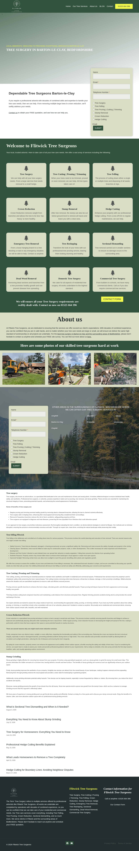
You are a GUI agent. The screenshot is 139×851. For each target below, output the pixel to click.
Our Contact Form (117, 805)
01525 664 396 (124, 6)
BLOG (102, 6)
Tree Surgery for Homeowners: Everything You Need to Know (38, 732)
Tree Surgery (100, 103)
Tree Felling (99, 106)
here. (89, 337)
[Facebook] (67, 843)
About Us (93, 6)
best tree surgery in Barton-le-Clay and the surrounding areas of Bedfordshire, (89, 334)
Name (95, 72)
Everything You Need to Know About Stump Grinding (33, 719)
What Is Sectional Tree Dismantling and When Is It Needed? (37, 706)
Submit (98, 128)
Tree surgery (12, 493)
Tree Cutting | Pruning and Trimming (22, 573)
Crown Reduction (102, 116)
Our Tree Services (80, 6)
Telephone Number (101, 92)
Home (68, 6)
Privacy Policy (110, 843)
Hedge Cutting (101, 119)
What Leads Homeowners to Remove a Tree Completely (35, 757)
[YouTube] (71, 843)
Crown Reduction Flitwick (17, 615)
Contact (110, 6)
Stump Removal (101, 113)
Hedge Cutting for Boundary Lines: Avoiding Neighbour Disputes (39, 770)
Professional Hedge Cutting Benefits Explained (30, 744)
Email (96, 82)
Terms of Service (125, 843)
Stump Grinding (13, 656)
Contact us (13, 113)
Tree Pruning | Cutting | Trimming (108, 110)
